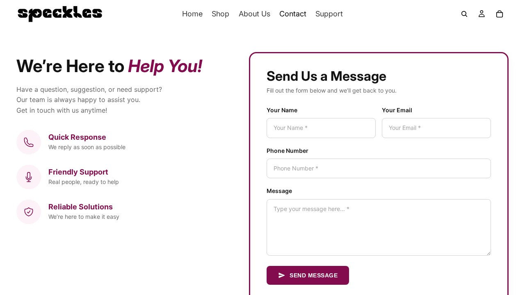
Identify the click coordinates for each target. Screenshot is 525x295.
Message (279, 190)
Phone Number (287, 150)
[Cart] (500, 14)
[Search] (464, 14)
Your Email (397, 110)
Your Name (282, 110)
